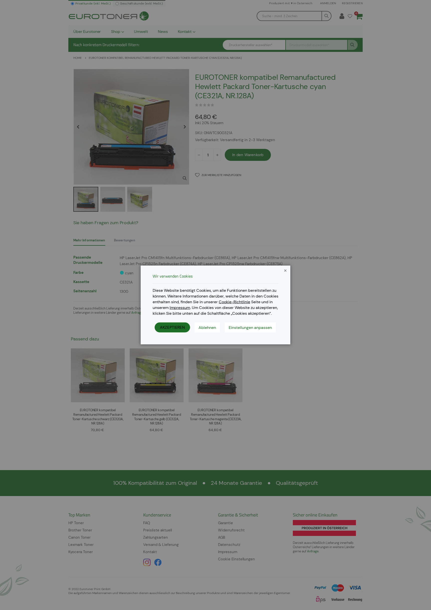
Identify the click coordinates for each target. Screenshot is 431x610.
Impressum (180, 307)
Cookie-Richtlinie (234, 302)
